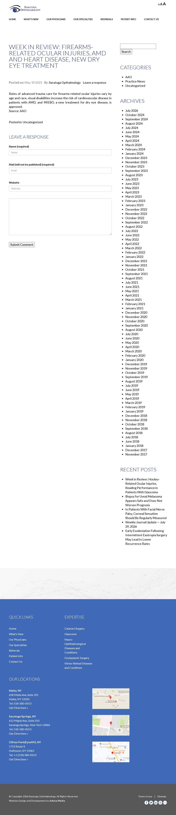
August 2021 (133, 278)
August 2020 (133, 330)
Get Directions (17, 759)
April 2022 (132, 244)
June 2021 (132, 287)
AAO (128, 77)
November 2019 (136, 368)
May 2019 (132, 394)
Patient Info (128, 19)
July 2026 (131, 110)
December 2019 (136, 364)
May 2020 (132, 342)
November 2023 (136, 162)
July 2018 (131, 437)
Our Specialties (83, 19)
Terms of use (145, 796)
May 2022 (132, 239)
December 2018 (136, 415)
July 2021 (131, 282)
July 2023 (131, 179)
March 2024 (133, 145)
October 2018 (134, 424)
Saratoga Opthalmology (65, 82)
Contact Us (151, 19)
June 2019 (132, 390)
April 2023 (132, 192)
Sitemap (161, 796)
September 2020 (136, 325)
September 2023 (136, 171)
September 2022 (136, 222)
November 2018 (136, 420)
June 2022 (132, 235)
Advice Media (57, 800)
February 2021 (135, 304)
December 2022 (136, 209)
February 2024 (135, 149)
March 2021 (133, 299)
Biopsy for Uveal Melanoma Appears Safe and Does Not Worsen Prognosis (143, 500)
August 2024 (133, 123)
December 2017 (136, 450)
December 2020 (136, 312)
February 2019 (135, 407)
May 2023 (132, 188)
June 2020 (132, 338)
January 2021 (134, 308)
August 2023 (133, 175)
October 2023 (134, 166)
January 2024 (134, 153)
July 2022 (131, 231)
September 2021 (136, 274)
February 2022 (135, 252)
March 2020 (133, 351)
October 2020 (134, 321)
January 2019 (134, 411)
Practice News (135, 81)
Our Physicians (55, 19)
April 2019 (132, 398)
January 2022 (134, 256)
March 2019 (133, 403)
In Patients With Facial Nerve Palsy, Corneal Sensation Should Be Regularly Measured (146, 513)
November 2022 (136, 214)
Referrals (107, 19)
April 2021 (132, 295)
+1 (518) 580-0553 (25, 755)
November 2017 (136, 454)
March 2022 (133, 248)
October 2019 (134, 373)
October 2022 (134, 218)
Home (12, 19)
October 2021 (134, 269)
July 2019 (131, 385)
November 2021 (136, 265)
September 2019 (136, 377)
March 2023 (133, 196)
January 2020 (134, 360)
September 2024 (136, 119)
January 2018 (134, 446)
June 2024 (132, 132)
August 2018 (133, 433)
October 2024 (134, 115)
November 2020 (136, 317)
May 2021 (132, 291)
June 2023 (132, 183)
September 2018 (136, 428)
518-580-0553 (22, 703)
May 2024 (132, 136)
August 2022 (133, 226)
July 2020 (131, 334)
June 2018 (132, 441)
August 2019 (133, 381)
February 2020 (135, 355)
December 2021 (136, 261)
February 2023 (135, 201)
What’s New (31, 19)
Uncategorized (33, 122)
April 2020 (132, 347)
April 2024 (132, 140)
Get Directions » (18, 707)
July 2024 (131, 128)
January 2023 (134, 205)
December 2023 (136, 158)
